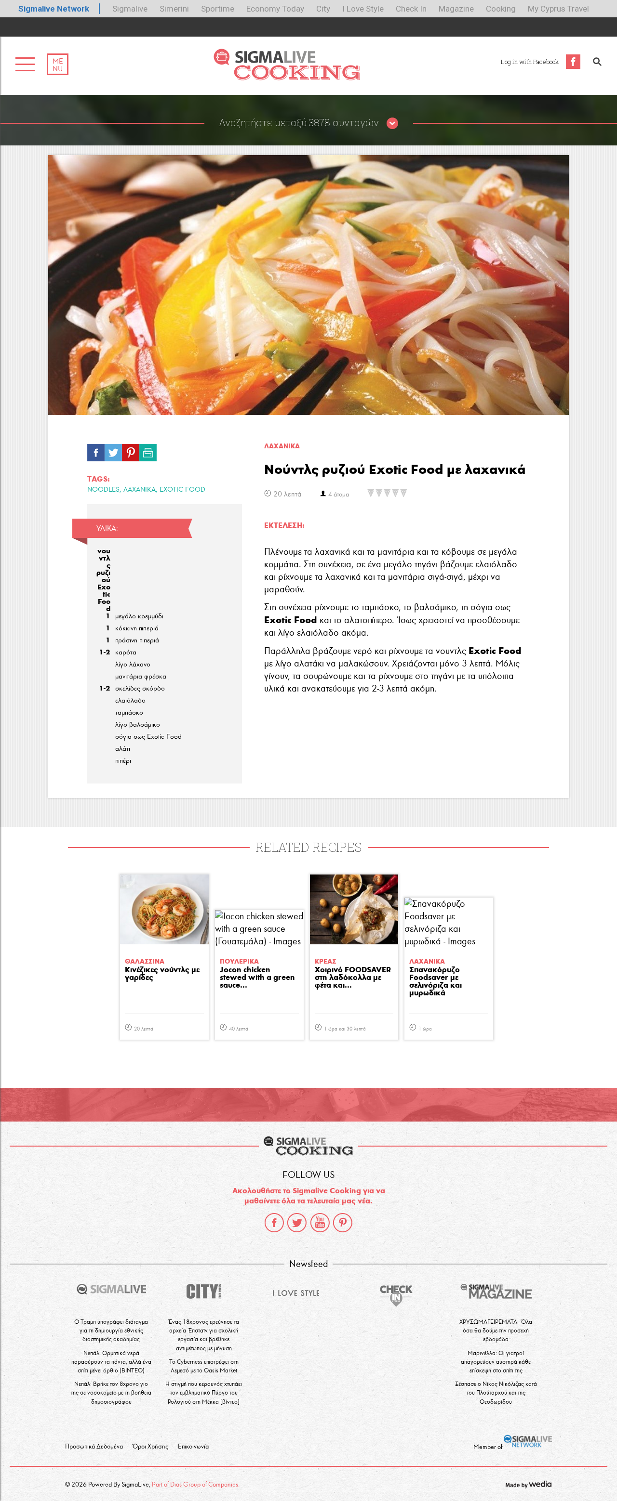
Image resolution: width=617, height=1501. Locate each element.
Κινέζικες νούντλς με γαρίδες (162, 974)
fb (96, 450)
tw (113, 450)
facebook (274, 1222)
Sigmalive (130, 8)
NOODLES (103, 489)
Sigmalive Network (53, 8)
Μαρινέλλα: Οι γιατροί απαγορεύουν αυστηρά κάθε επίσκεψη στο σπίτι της (496, 1361)
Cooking (501, 8)
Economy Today (275, 8)
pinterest (342, 1222)
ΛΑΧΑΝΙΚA (282, 446)
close (392, 123)
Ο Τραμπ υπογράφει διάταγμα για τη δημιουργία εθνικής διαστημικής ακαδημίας (111, 1330)
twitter (297, 1222)
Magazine (456, 8)
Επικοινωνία (193, 1446)
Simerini (174, 8)
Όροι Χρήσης (150, 1446)
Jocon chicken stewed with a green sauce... (257, 978)
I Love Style (363, 8)
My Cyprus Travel (558, 8)
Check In (411, 8)
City (323, 8)
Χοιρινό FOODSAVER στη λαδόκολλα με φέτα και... (353, 978)
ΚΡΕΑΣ (325, 961)
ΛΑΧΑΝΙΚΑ (139, 489)
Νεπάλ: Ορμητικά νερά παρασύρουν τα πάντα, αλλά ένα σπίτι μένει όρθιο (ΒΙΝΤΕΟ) (111, 1361)
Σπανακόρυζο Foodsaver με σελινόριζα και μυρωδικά (435, 981)
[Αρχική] (286, 77)
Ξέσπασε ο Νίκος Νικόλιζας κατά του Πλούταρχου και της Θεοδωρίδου (496, 1392)
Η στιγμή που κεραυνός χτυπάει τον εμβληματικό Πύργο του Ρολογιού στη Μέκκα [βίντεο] (203, 1392)
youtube (320, 1222)
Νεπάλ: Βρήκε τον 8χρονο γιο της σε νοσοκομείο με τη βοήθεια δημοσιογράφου (111, 1392)
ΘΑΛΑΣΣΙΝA (144, 961)
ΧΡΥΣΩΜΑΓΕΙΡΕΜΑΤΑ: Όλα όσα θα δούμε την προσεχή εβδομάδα (495, 1330)
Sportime (217, 8)
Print (148, 450)
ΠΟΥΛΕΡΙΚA (239, 961)
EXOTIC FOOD (182, 489)
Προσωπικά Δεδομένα (94, 1446)
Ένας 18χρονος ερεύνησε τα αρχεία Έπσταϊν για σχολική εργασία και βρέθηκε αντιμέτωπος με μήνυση (204, 1335)
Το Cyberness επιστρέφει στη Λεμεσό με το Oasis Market (204, 1366)
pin (130, 450)
